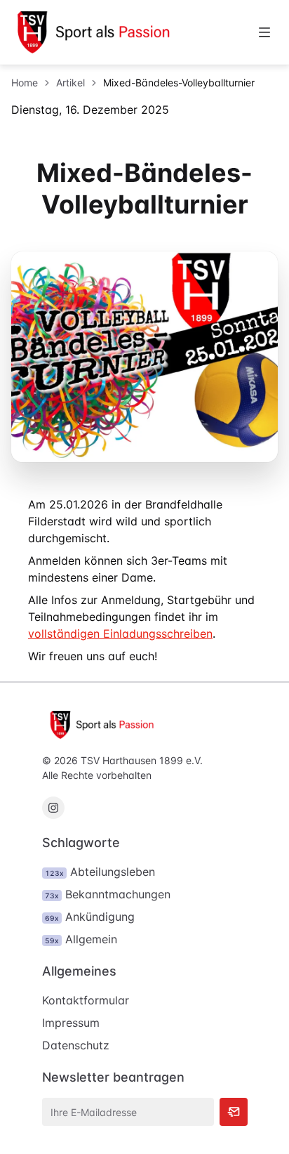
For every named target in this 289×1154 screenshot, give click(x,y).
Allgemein (81, 939)
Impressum (71, 1023)
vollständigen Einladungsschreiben (120, 634)
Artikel (70, 82)
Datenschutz (75, 1045)
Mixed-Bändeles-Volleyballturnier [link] (179, 82)
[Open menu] (264, 32)
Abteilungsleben (100, 872)
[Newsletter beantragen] (234, 1112)
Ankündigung (90, 917)
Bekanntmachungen (107, 894)
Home (24, 82)
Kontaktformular (85, 1000)
